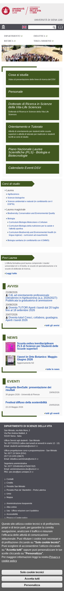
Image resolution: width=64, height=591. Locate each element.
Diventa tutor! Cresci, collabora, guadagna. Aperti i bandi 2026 (32, 319)
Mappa (10, 497)
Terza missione (42, 40)
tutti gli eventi (52, 413)
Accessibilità (12, 514)
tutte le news (53, 369)
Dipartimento (12, 35)
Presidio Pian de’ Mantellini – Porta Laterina (26, 490)
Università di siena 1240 (48, 20)
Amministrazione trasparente (19, 503)
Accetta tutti (32, 578)
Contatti (10, 479)
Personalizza (32, 585)
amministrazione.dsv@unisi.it (23, 469)
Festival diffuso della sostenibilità (26, 402)
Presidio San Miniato (16, 486)
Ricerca (8, 40)
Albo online (12, 507)
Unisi (9, 494)
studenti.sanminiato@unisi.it (22, 446)
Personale (15, 91)
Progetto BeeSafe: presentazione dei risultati (28, 388)
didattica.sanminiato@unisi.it (23, 459)
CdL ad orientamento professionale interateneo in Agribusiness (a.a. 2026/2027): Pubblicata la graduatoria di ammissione (32, 298)
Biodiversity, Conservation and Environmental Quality (31, 213)
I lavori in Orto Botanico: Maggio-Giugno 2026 (37, 358)
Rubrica (60, 27)
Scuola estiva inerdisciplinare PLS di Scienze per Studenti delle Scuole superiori (37, 346)
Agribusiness (13, 194)
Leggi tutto (11, 273)
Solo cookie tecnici (32, 572)
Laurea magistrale (15, 209)
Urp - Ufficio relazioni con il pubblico (23, 511)
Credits (10, 483)
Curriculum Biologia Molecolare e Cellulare (28, 222)
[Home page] (21, 14)
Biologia (11, 218)
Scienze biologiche (16, 198)
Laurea (10, 190)
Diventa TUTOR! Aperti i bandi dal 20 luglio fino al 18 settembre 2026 (32, 309)
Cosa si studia (18, 74)
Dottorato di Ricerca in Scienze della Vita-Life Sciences (30, 105)
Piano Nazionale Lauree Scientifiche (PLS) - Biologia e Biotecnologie (29, 152)
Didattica (39, 35)
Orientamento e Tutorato (25, 126)
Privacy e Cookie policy (17, 518)
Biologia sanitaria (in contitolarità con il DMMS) (28, 240)
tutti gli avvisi (52, 325)
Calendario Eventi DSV (24, 168)
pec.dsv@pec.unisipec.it (20, 472)
